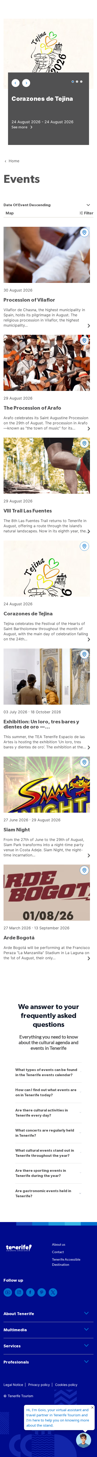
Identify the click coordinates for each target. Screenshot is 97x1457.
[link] (46, 277)
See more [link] (20, 127)
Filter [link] (88, 213)
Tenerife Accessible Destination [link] (66, 1261)
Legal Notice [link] (13, 1385)
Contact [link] (58, 1252)
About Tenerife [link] (19, 1314)
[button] (16, 83)
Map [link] (9, 213)
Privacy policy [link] (39, 1385)
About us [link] (58, 1244)
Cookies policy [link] (66, 1385)
